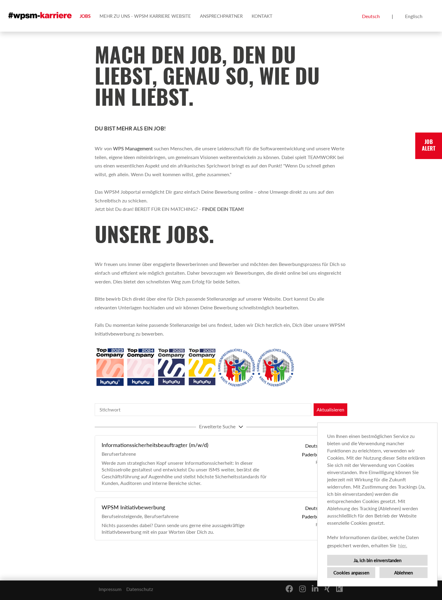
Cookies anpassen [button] (351, 572)
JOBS (85, 16)
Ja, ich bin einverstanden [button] (377, 560)
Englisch (413, 16)
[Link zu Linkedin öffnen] (315, 588)
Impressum (110, 589)
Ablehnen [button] (403, 572)
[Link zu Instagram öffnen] (302, 588)
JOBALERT (428, 146)
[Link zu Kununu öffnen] (339, 588)
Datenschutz (139, 589)
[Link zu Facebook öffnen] (289, 588)
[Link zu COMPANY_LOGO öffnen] (41, 16)
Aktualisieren (330, 409)
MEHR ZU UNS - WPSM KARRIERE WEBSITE (145, 16)
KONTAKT (262, 16)
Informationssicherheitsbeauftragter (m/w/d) (155, 445)
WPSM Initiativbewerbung (133, 507)
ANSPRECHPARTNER (221, 16)
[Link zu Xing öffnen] (327, 588)
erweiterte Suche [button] (217, 426)
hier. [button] (402, 545)
